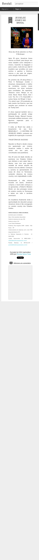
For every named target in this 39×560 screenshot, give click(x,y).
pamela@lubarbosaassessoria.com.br (17, 244)
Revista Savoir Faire (24, 254)
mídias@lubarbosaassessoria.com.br (17, 240)
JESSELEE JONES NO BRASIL (20, 20)
